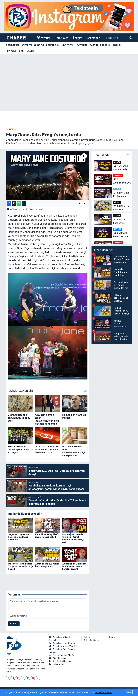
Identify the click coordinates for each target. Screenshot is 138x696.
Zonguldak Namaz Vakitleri (65, 646)
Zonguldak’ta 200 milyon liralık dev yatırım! (47, 565)
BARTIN (94, 45)
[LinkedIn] (28, 678)
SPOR (21, 51)
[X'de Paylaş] (14, 203)
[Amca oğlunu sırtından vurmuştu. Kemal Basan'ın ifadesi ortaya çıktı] (74, 525)
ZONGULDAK (52, 45)
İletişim (77, 38)
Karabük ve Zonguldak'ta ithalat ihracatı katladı (47, 535)
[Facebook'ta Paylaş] (9, 203)
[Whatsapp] (38, 678)
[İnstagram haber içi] (69, 16)
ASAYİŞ (116, 45)
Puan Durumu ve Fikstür (63, 655)
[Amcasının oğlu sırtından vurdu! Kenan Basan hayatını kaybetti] (74, 554)
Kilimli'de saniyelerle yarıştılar (121, 208)
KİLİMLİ (117, 202)
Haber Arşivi (58, 664)
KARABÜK (105, 45)
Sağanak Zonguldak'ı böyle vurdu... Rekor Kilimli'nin (18, 537)
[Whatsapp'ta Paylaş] (19, 203)
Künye (112, 637)
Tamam (128, 692)
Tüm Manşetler (59, 658)
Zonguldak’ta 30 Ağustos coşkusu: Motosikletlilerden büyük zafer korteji (122, 181)
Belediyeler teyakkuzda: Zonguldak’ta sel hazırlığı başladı (20, 566)
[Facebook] (8, 678)
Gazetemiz (93, 38)
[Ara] (130, 37)
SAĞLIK (30, 51)
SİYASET (11, 51)
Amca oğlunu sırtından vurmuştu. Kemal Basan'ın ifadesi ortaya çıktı (73, 538)
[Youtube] (33, 678)
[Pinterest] (18, 678)
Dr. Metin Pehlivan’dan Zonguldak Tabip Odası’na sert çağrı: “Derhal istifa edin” (121, 194)
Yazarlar (45, 38)
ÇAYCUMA (82, 45)
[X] (13, 678)
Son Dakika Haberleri (62, 661)
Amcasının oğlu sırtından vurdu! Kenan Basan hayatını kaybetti (74, 566)
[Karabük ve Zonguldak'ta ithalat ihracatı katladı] (47, 525)
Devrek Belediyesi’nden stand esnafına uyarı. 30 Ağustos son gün (121, 235)
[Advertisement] (69, 90)
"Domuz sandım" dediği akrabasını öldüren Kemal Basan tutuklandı (120, 168)
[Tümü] (128, 155)
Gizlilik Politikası (91, 640)
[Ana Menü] (130, 48)
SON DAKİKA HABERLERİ (19, 45)
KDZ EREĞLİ (68, 45)
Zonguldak (118, 175)
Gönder (14, 623)
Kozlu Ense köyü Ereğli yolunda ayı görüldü (120, 221)
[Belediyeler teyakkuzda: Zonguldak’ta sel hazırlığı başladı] (20, 554)
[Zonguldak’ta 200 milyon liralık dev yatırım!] (47, 554)
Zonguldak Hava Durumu (64, 643)
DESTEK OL (111, 38)
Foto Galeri (61, 38)
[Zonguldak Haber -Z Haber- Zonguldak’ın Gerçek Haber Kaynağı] (16, 38)
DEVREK (117, 229)
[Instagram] (23, 678)
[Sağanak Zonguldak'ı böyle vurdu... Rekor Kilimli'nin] (20, 525)
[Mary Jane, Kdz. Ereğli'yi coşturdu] (47, 175)
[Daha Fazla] (24, 203)
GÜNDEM (39, 45)
